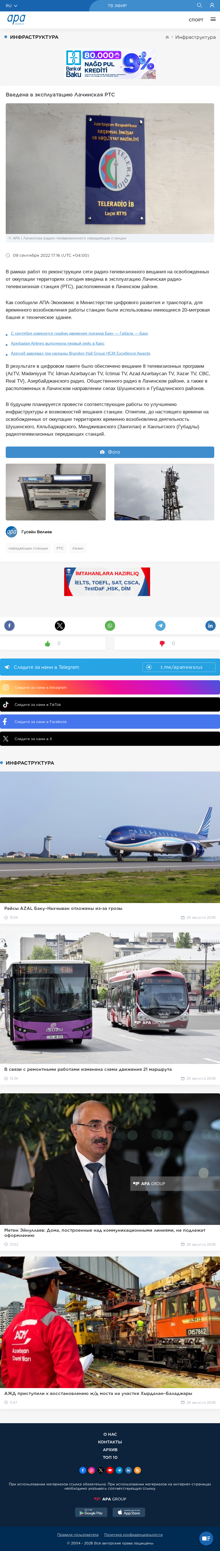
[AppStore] (129, 1513)
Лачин (77, 548)
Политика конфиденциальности (133, 1534)
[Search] (199, 6)
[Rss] (137, 1471)
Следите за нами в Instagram (40, 687)
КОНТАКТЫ (110, 1441)
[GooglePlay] (91, 1513)
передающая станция (28, 548)
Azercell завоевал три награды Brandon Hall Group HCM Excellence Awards (80, 353)
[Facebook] (82, 1471)
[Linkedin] (128, 1471)
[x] (100, 1471)
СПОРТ (196, 20)
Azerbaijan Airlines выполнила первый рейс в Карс (58, 343)
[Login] (212, 6)
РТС (60, 548)
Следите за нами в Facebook (41, 722)
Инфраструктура (195, 37)
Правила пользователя (78, 1534)
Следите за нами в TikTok (38, 704)
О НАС (110, 1434)
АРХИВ (110, 1449)
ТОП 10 (110, 1457)
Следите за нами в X (33, 739)
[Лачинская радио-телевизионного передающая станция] (56, 492)
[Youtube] (110, 1471)
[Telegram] (119, 1471)
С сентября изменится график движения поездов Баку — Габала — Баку (79, 333)
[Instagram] (91, 1471)
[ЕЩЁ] (212, 20)
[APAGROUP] (110, 1499)
